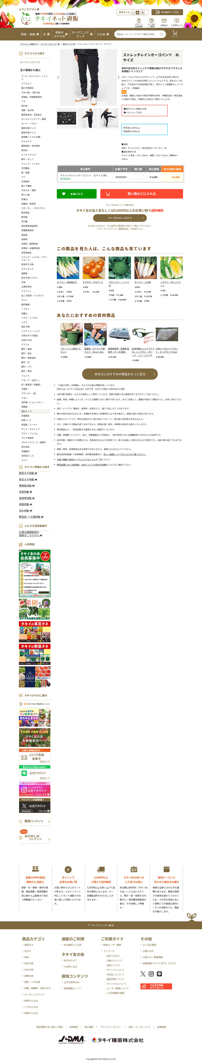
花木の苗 (28, 969)
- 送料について (112, 965)
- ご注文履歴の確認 (114, 992)
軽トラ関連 (26, 185)
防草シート (26, 420)
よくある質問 (149, 944)
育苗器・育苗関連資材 (31, 96)
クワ (23, 176)
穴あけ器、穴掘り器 (30, 92)
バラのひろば (31, 1006)
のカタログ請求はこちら (37, 703)
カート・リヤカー (29, 123)
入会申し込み (70, 966)
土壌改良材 (26, 286)
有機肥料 (25, 451)
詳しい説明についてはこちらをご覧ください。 (125, 454)
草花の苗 (28, 963)
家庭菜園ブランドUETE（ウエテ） (160, 963)
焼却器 (24, 234)
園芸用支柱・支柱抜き (31, 114)
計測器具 (25, 181)
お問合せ (164, 25)
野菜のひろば (31, 1000)
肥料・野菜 (26, 371)
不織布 (24, 388)
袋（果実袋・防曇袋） (31, 384)
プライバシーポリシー (111, 1026)
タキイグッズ (27, 268)
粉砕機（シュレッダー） (32, 402)
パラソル (25, 344)
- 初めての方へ (112, 955)
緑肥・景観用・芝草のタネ (37, 988)
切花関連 (25, 168)
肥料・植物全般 (28, 357)
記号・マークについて (139, 1026)
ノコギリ (25, 308)
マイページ (108, 951)
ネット (24, 299)
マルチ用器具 (27, 437)
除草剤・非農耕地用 (30, 248)
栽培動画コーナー (73, 988)
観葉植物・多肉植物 (30, 145)
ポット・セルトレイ (30, 428)
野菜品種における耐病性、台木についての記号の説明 (81, 464)
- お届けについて (113, 960)
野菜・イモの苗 (32, 982)
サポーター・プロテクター (33, 208)
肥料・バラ (26, 366)
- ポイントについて (114, 969)
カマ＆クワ (26, 141)
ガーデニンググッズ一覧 (50, 44)
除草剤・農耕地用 (29, 243)
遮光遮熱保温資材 (29, 225)
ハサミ (24, 322)
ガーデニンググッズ (30, 62)
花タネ (27, 951)
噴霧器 (24, 406)
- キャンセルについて (116, 983)
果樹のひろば (31, 1013)
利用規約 (73, 1026)
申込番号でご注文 (73, 944)
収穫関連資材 (27, 230)
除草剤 (24, 239)
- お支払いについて (114, 974)
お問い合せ (148, 951)
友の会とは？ (70, 960)
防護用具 (25, 415)
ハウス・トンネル (29, 317)
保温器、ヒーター (29, 424)
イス (23, 101)
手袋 (23, 282)
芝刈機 (24, 221)
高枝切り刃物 (27, 264)
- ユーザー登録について (117, 988)
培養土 (24, 313)
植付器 (24, 105)
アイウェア (26, 83)
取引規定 (89, 1026)
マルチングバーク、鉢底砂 (33, 442)
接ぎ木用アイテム (29, 277)
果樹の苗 (28, 975)
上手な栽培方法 (71, 982)
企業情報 (161, 1026)
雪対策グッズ (27, 455)
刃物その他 (26, 340)
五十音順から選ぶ (30, 70)
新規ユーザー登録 (112, 944)
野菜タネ (28, 944)
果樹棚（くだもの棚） (31, 136)
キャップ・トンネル (30, 163)
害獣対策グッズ (28, 128)
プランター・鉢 (28, 393)
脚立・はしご (27, 159)
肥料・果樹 (26, 348)
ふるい (24, 397)
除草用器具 (26, 252)
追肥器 (24, 273)
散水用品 (25, 212)
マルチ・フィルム (29, 433)
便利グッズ (26, 411)
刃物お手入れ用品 (29, 335)
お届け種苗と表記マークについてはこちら (76, 459)
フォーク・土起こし (30, 380)
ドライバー (26, 291)
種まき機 (25, 326)
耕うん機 (25, 194)
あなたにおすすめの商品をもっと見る (120, 374)
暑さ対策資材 (27, 87)
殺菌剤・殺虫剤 (28, 203)
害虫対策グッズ (28, 132)
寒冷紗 (24, 150)
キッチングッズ (28, 154)
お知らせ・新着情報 (153, 957)
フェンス (25, 375)
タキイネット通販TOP (29, 44)
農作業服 (25, 304)
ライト (24, 460)
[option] (70, 279)
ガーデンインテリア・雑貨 (33, 119)
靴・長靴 (25, 172)
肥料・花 (25, 362)
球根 (26, 957)
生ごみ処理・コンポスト (32, 295)
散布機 (24, 216)
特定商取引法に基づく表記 (49, 1026)
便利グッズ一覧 (69, 44)
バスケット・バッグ (30, 331)
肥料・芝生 (26, 353)
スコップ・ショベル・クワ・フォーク (34, 258)
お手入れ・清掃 (28, 190)
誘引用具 (25, 446)
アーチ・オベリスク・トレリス (34, 78)
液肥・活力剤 (27, 110)
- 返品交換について (114, 979)
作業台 (24, 199)
